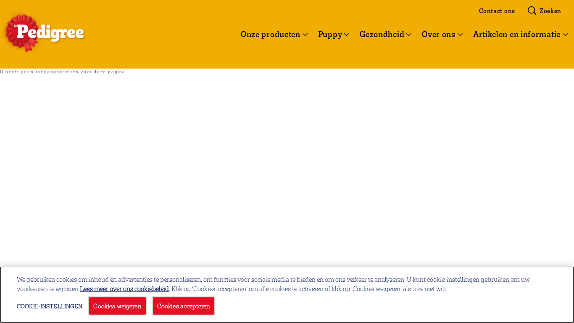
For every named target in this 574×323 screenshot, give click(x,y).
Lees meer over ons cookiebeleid (124, 288)
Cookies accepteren (184, 306)
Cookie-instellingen (49, 306)
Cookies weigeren (117, 306)
